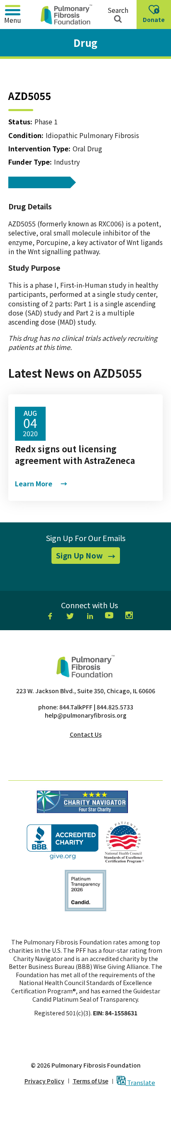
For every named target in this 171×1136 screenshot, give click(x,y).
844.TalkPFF (76, 707)
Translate (140, 1082)
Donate (156, 22)
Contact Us (86, 734)
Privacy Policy (44, 1081)
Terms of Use (90, 1081)
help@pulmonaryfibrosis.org (86, 715)
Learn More (41, 483)
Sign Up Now (88, 556)
